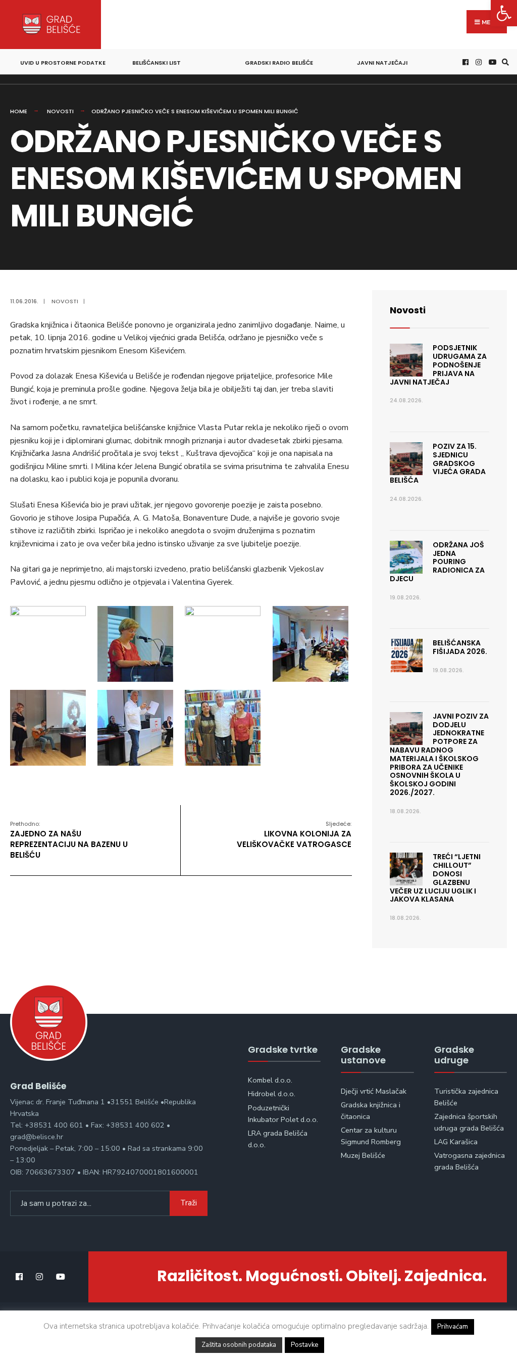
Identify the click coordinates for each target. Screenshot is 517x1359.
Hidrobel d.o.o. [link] (271, 1094)
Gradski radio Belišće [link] (279, 63)
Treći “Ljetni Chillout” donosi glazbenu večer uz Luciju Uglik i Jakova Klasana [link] (435, 878)
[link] (504, 13)
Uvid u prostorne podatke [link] (63, 63)
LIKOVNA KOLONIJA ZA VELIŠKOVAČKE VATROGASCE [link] (294, 835)
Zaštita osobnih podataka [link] (238, 1344)
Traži (188, 1203)
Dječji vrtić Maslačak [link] (373, 1091)
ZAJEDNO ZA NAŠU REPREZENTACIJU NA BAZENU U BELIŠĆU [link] (69, 840)
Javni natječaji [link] (382, 63)
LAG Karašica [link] (456, 1142)
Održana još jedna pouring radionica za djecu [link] (437, 562)
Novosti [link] (60, 111)
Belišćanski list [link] (156, 63)
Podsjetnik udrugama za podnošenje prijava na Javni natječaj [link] (438, 365)
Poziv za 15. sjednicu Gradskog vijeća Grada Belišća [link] (438, 463)
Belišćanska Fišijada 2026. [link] (460, 647)
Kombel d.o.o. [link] (270, 1080)
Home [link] (18, 111)
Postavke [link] (304, 1344)
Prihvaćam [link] (452, 1326)
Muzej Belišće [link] (363, 1155)
